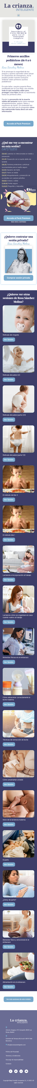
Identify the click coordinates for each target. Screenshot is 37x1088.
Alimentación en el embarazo (14, 982)
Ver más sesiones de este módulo (18, 999)
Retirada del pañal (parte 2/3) (14, 415)
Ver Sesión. (9, 340)
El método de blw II (10, 495)
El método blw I (9, 535)
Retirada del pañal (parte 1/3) (14, 455)
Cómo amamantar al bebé (13, 780)
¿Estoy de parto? (9, 900)
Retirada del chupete (11, 335)
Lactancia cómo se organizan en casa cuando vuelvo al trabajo (18, 616)
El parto (6, 860)
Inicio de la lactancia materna (14, 820)
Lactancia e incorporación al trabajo (17, 575)
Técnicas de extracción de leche (15, 740)
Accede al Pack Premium (18, 123)
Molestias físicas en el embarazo (15, 657)
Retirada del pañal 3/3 (11, 375)
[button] (18, 15)
